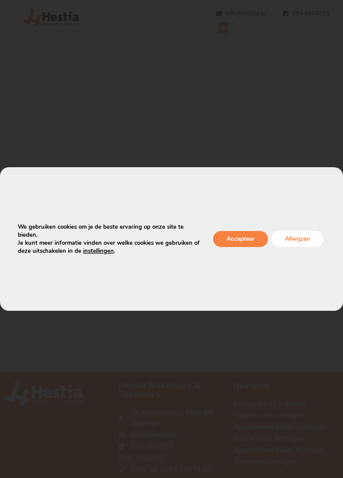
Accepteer (240, 239)
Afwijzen (297, 239)
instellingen (98, 251)
